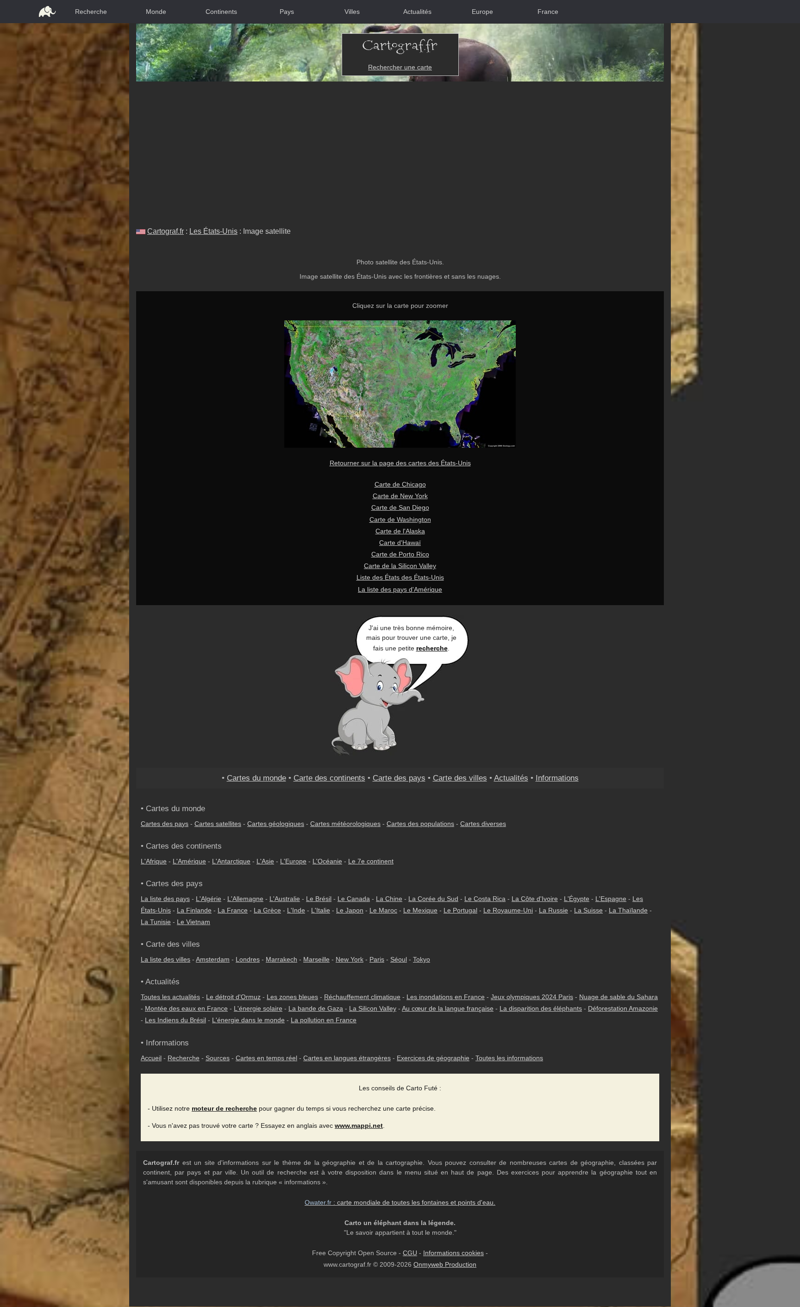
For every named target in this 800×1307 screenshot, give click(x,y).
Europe (482, 11)
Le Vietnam (193, 922)
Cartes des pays (164, 823)
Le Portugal (460, 910)
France (548, 11)
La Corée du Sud (433, 898)
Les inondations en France (445, 997)
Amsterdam (213, 959)
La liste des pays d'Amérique (400, 589)
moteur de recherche (224, 1108)
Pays (287, 11)
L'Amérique (189, 861)
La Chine (389, 898)
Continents (221, 11)
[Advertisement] (400, 151)
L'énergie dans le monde (248, 1020)
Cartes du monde (256, 777)
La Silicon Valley (372, 1008)
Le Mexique (420, 910)
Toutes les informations (509, 1058)
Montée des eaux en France (186, 1008)
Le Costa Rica (485, 898)
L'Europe (293, 861)
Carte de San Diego (400, 507)
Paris (376, 959)
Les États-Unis (213, 231)
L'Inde (296, 910)
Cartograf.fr (165, 231)
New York (349, 959)
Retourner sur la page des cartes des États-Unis (400, 463)
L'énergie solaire (258, 1008)
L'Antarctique (231, 861)
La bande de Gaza (315, 1008)
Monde (156, 11)
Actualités (417, 11)
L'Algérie (208, 898)
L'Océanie (327, 861)
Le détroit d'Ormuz (233, 997)
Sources (218, 1058)
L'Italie (320, 910)
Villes (352, 11)
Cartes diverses (483, 823)
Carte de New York (400, 496)
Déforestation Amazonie (623, 1008)
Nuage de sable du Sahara (618, 997)
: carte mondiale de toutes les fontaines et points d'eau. (400, 1202)
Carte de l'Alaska (400, 531)
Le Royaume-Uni (508, 910)
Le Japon (349, 910)
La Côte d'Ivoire (535, 898)
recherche (432, 648)
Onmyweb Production (444, 1264)
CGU (410, 1253)
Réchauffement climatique (362, 997)
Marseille (316, 959)
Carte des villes (460, 777)
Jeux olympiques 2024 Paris (532, 997)
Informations (557, 777)
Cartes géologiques (275, 823)
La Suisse (588, 910)
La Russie (553, 910)
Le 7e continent (371, 861)
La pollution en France (323, 1020)
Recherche (91, 11)
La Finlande (194, 910)
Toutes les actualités (170, 997)
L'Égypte (576, 898)
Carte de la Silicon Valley (400, 565)
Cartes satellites (217, 823)
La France (233, 910)
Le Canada (354, 898)
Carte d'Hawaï (400, 542)
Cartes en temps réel (266, 1058)
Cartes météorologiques (345, 823)
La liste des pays (165, 898)
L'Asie (265, 861)
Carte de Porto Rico (400, 554)
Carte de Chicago (400, 484)
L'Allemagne (245, 898)
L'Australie (284, 898)
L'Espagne (610, 898)
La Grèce (267, 910)
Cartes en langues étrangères (347, 1058)
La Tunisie (156, 922)
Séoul (398, 959)
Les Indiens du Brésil (175, 1020)
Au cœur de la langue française (448, 1008)
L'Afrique (154, 861)
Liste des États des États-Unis (400, 577)
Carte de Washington (400, 519)
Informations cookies (453, 1253)
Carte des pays (399, 777)
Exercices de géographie (433, 1058)
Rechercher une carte (400, 67)
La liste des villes (165, 959)
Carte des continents (329, 777)
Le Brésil (318, 898)
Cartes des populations (420, 823)
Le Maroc (383, 910)
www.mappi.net (359, 1125)
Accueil (151, 1058)
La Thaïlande (628, 910)
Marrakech (281, 959)
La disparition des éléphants (541, 1008)
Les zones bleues (292, 997)
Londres (248, 959)
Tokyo (421, 959)
